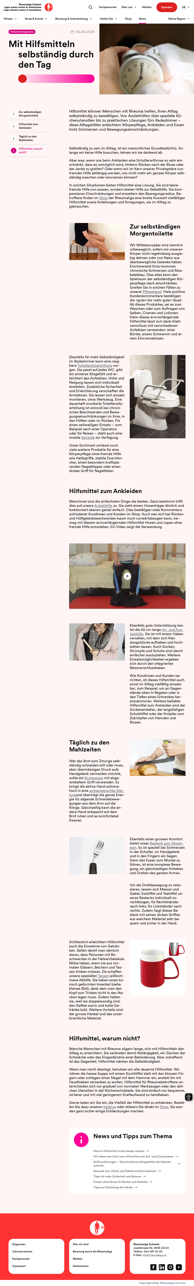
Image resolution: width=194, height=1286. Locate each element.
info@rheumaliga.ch (155, 1255)
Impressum (19, 1266)
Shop (128, 18)
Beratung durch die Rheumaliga (92, 1251)
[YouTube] (179, 1267)
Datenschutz (81, 1266)
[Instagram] (170, 1267)
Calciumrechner (22, 1251)
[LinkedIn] (162, 1267)
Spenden (166, 7)
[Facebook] (153, 1267)
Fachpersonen (108, 7)
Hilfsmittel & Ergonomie (22, 32)
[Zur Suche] (90, 7)
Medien (147, 7)
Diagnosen (18, 1244)
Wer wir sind (81, 1244)
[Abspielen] (127, 576)
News (142, 18)
